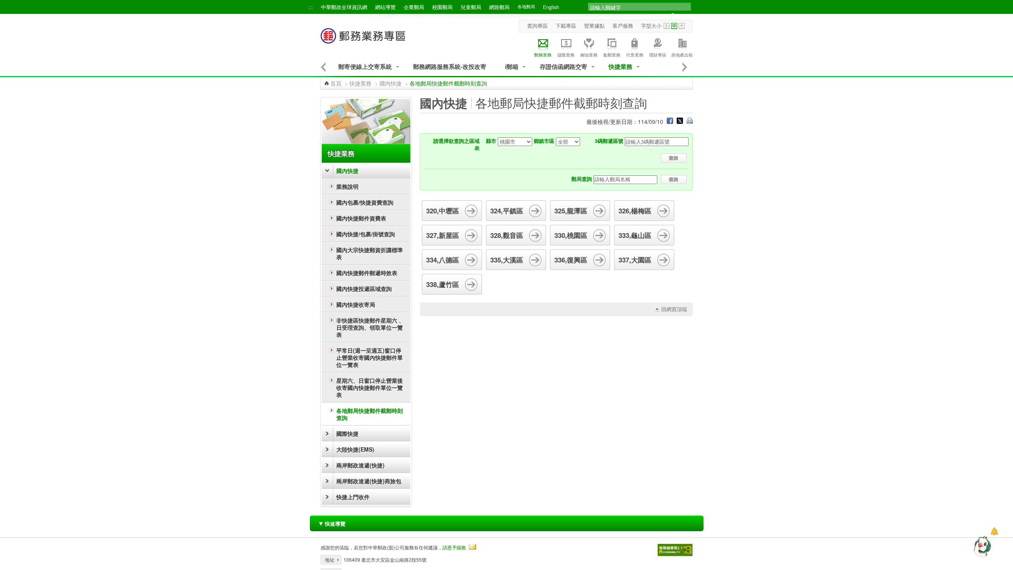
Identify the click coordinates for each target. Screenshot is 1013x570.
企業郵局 (414, 7)
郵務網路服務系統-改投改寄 (449, 66)
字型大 (682, 26)
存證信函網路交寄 (563, 66)
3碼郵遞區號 (609, 140)
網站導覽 (385, 7)
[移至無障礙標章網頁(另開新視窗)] (675, 550)
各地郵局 (526, 7)
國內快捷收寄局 (355, 304)
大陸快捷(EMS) (355, 449)
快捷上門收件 (353, 497)
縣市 (491, 140)
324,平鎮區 (506, 210)
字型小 (667, 26)
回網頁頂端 (674, 309)
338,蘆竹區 (442, 284)
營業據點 (594, 25)
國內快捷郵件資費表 (361, 218)
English (551, 7)
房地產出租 (682, 55)
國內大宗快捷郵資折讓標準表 (369, 253)
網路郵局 (499, 7)
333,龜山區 (634, 235)
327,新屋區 (442, 235)
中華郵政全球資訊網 (344, 7)
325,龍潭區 (570, 210)
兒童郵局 (471, 7)
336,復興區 (570, 259)
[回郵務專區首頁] (363, 40)
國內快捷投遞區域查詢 (364, 289)
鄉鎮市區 (544, 140)
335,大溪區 (506, 259)
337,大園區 (634, 259)
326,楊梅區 (634, 210)
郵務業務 (543, 55)
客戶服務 (623, 25)
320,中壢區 (442, 210)
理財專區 (657, 55)
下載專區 (566, 25)
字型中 (674, 26)
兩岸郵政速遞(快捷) (360, 465)
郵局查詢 (581, 178)
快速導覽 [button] (331, 523)
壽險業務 (589, 55)
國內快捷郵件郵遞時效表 (366, 273)
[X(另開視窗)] (680, 121)
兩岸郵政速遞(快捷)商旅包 (368, 481)
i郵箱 (511, 66)
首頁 (335, 83)
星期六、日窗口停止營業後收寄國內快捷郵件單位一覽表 (369, 387)
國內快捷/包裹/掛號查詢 (365, 234)
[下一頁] (685, 66)
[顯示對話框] (994, 531)
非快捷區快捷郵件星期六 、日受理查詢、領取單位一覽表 (370, 327)
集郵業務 (611, 55)
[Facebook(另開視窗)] (670, 121)
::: (310, 7)
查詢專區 (537, 25)
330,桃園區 (570, 235)
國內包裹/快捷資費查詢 (364, 202)
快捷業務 (620, 66)
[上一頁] (323, 66)
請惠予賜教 (454, 547)
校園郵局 (442, 7)
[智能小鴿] (981, 546)
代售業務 (634, 55)
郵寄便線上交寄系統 (365, 66)
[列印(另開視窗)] (690, 121)
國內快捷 (390, 83)
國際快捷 (347, 433)
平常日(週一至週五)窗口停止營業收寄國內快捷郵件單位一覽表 (369, 357)
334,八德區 (442, 259)
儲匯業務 (566, 55)
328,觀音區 (506, 235)
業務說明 (347, 186)
